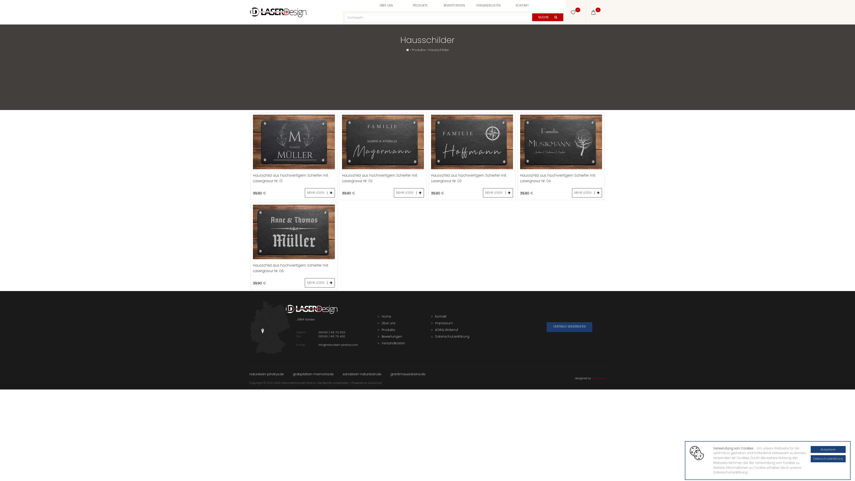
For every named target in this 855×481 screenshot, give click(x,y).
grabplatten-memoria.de (313, 374)
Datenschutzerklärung (452, 336)
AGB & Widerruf (446, 330)
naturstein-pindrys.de (266, 374)
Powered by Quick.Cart (367, 383)
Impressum (444, 323)
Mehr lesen (316, 193)
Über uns (386, 5)
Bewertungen (454, 5)
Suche (544, 17)
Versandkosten (488, 5)
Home (386, 316)
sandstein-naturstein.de (362, 374)
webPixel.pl (599, 378)
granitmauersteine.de (407, 374)
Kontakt (522, 5)
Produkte (420, 5)
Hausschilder (438, 50)
